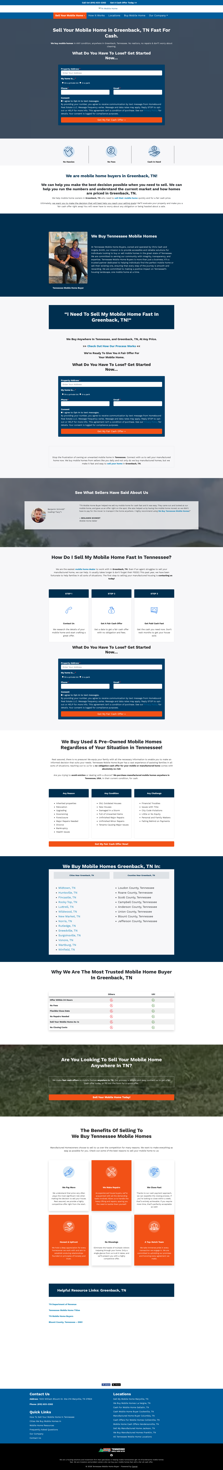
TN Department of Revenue (62, 1304)
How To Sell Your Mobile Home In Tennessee (52, 1417)
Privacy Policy (151, 110)
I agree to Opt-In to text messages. (81, 101)
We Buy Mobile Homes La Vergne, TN (131, 1403)
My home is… (68, 78)
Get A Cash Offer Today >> (123, 2)
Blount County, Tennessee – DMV (66, 1322)
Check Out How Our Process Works (111, 346)
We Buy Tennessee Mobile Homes (173, 511)
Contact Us (35, 1438)
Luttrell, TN (66, 906)
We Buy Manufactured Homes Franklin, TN (134, 1432)
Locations (114, 15)
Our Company (157, 15)
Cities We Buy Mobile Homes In (45, 1421)
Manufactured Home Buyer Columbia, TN (134, 1415)
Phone (65, 88)
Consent (65, 98)
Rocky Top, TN (67, 902)
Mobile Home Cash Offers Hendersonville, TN (136, 1424)
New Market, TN (69, 916)
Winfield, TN (66, 949)
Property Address (70, 69)
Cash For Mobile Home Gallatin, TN (131, 1407)
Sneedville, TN (68, 930)
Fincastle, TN (67, 897)
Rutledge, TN (67, 925)
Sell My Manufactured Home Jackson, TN (134, 1428)
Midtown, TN (66, 887)
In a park (86, 83)
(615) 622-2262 (45, 1404)
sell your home (114, 463)
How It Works (96, 15)
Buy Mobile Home (134, 15)
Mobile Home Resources (42, 1425)
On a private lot (71, 83)
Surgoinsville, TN (69, 935)
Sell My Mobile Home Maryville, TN (130, 1399)
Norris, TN (65, 921)
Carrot (134, 1466)
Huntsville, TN (67, 892)
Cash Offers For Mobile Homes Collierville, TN (136, 1420)
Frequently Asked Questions (44, 1429)
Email (117, 88)
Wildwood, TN (67, 911)
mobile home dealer (85, 569)
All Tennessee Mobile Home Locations (132, 1436)
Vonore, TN (65, 940)
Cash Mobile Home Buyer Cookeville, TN (133, 1411)
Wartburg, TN (67, 945)
